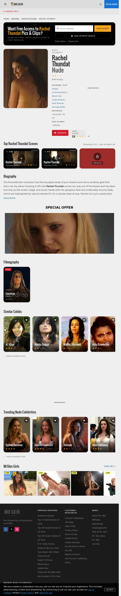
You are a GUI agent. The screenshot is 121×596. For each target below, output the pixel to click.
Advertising (97, 524)
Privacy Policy (60, 41)
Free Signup (103, 28)
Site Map (69, 522)
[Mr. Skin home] (16, 4)
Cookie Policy (71, 538)
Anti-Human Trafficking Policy (76, 560)
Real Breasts (58, 103)
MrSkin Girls (12, 11)
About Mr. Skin (99, 515)
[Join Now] (111, 4)
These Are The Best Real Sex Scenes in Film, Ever (49, 574)
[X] (11, 529)
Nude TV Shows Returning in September (45, 564)
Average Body (58, 107)
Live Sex (96, 544)
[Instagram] (17, 529)
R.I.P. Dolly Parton (46, 544)
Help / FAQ (70, 526)
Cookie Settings (72, 542)
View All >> (109, 466)
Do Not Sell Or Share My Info (75, 548)
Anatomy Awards (46, 515)
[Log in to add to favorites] (26, 320)
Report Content (72, 554)
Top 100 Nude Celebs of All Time (49, 538)
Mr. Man (96, 540)
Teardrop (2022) (12, 165)
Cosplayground (99, 528)
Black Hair (57, 96)
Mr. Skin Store (98, 536)
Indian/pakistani (59, 92)
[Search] (100, 4)
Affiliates (96, 520)
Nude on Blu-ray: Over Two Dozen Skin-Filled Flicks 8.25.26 (48, 552)
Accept (109, 589)
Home (6, 19)
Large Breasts (58, 99)
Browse (15, 19)
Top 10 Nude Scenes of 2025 (48, 522)
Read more (9, 198)
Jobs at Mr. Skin (99, 532)
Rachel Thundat (13, 162)
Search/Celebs (29, 19)
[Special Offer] (59, 233)
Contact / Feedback (74, 518)
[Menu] (5, 4)
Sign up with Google (84, 36)
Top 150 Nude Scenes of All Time (49, 530)
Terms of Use (73, 41)
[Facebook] (6, 529)
